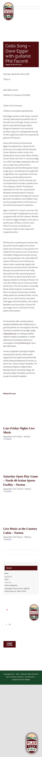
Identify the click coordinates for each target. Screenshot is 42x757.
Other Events (21, 591)
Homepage (8, 588)
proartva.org (23, 343)
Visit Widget (25, 680)
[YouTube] (10, 624)
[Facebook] (6, 624)
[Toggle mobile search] (33, 3)
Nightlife (26, 588)
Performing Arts (10, 591)
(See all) (8, 439)
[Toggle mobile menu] (38, 3)
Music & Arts (17, 588)
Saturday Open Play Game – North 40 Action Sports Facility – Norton (20, 480)
